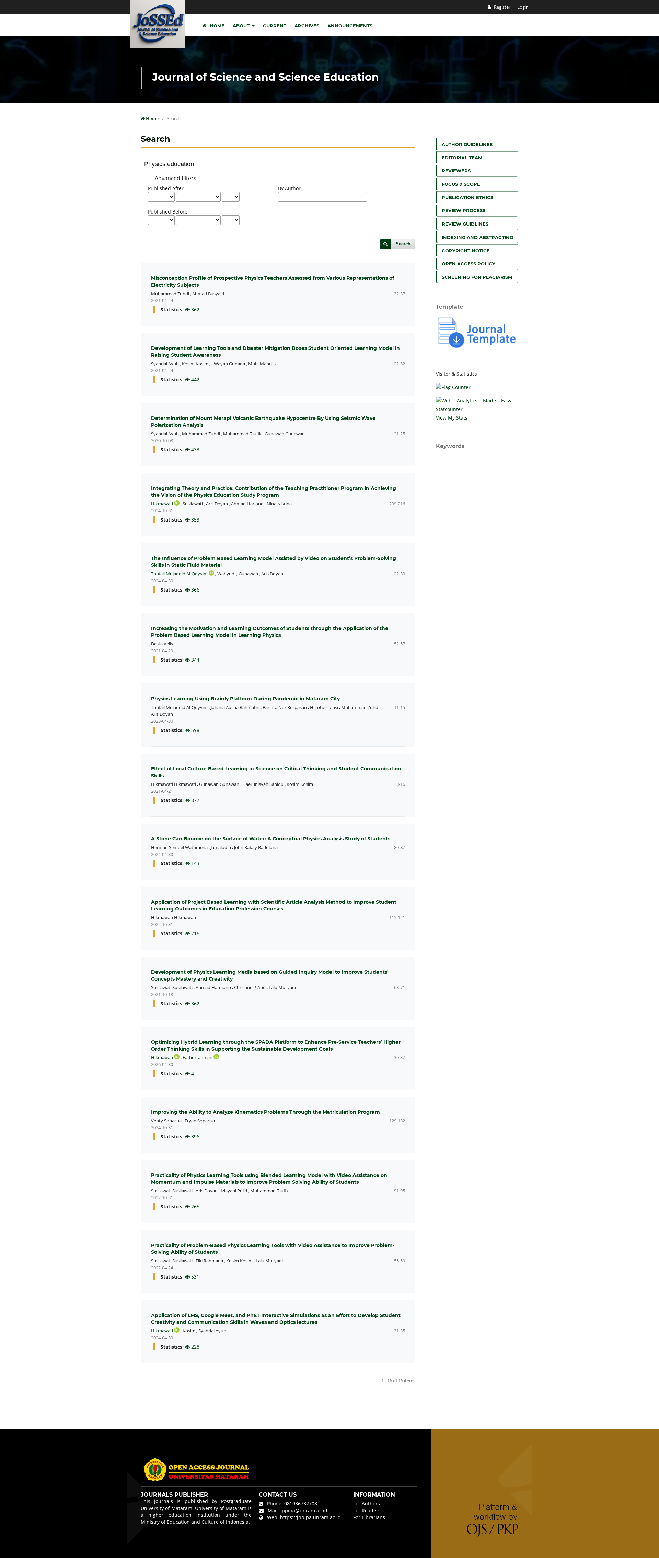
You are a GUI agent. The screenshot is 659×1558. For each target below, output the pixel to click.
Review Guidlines (465, 224)
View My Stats (451, 417)
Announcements (349, 25)
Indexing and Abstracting (477, 237)
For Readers (367, 1510)
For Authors (366, 1503)
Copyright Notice (466, 250)
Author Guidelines (467, 144)
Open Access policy (468, 263)
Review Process (463, 210)
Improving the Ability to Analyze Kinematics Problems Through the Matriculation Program (265, 1112)
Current (274, 25)
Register (501, 7)
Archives (306, 25)
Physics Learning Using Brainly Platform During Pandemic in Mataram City (245, 699)
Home (216, 25)
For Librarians (369, 1517)
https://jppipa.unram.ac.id (310, 1517)
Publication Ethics (467, 197)
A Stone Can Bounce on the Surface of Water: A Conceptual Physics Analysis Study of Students (270, 839)
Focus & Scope (461, 184)
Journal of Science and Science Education (265, 77)
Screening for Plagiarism (477, 277)
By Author (289, 188)
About (242, 25)
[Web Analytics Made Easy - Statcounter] (477, 404)
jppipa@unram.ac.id (303, 1510)
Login (523, 7)
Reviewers (456, 170)
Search (403, 244)
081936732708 (300, 1503)
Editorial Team (462, 157)
